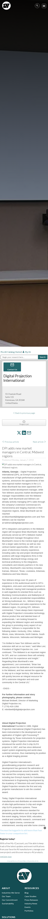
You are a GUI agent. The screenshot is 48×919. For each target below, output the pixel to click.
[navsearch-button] (37, 5)
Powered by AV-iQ (33, 861)
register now (6, 856)
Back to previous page (25, 413)
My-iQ (27, 352)
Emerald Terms (12, 861)
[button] (44, 6)
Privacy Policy (22, 861)
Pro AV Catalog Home (11, 352)
